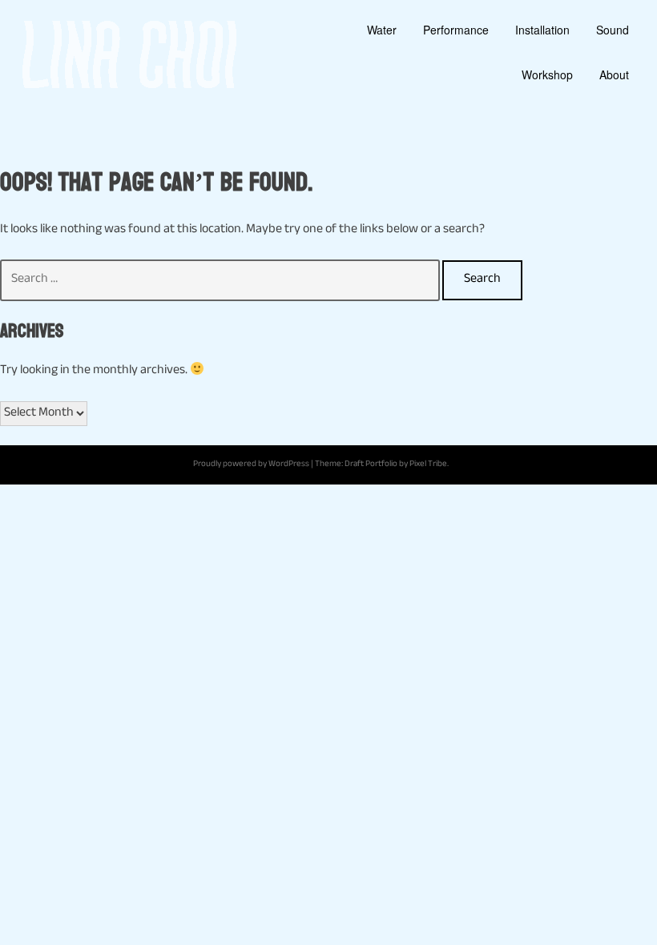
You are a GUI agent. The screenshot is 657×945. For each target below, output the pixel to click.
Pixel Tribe (428, 464)
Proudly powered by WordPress (251, 464)
